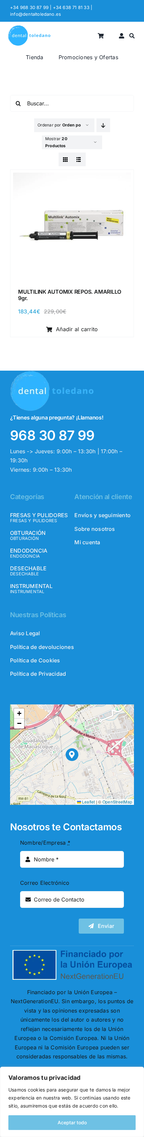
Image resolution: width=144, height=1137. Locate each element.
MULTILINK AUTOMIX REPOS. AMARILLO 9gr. (69, 294)
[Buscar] (132, 36)
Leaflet (88, 801)
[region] (72, 1102)
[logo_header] (29, 27)
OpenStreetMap (117, 801)
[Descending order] (103, 125)
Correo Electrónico (44, 882)
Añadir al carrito (77, 329)
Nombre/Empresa (45, 842)
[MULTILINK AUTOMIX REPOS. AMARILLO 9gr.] (72, 177)
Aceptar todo (72, 1122)
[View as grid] (65, 159)
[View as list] (78, 159)
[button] (72, 754)
